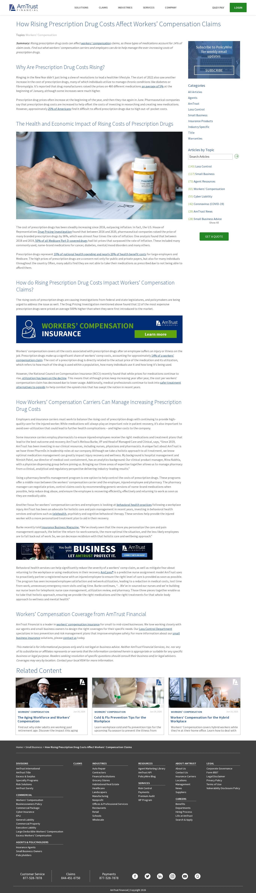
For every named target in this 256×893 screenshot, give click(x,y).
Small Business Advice (205, 219)
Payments (143, 792)
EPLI (18, 815)
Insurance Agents (26, 847)
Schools (96, 815)
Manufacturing (100, 796)
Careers (181, 799)
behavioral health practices (134, 505)
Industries (125, 7)
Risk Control (145, 788)
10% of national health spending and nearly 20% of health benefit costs (100, 254)
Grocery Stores (101, 780)
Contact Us (182, 772)
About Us (181, 768)
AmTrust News (200, 211)
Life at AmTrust (184, 815)
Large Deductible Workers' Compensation (39, 831)
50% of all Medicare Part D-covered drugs (61, 240)
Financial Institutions (103, 776)
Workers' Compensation (41, 35)
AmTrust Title (23, 772)
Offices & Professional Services (110, 804)
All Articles (195, 92)
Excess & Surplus (25, 776)
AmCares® (107, 572)
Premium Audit (146, 796)
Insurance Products (200, 121)
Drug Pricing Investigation (55, 231)
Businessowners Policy (29, 804)
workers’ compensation (96, 43)
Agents (192, 98)
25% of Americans (59, 109)
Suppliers (181, 792)
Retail (95, 811)
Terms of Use (214, 784)
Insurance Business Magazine (60, 527)
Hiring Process (184, 811)
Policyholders (23, 855)
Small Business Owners (29, 851)
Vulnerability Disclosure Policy (223, 788)
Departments (183, 808)
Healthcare (98, 788)
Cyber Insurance (25, 811)
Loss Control (196, 109)
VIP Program (145, 800)
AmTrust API (145, 772)
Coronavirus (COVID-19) (206, 204)
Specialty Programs (27, 780)
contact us (70, 638)
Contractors (99, 772)
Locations (181, 780)
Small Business (197, 115)
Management (183, 784)
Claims (103, 7)
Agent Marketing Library (151, 768)
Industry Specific (198, 127)
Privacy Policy (214, 780)
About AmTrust (186, 763)
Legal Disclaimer (216, 776)
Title (191, 132)
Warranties (195, 138)
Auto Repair (99, 768)
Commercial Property (28, 823)
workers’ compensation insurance (78, 624)
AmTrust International (28, 768)
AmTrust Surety (24, 788)
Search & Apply (184, 819)
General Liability (25, 819)
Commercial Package (28, 808)
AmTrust (193, 103)
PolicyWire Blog (147, 776)
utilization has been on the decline (44, 378)
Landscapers (99, 792)
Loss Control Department (155, 629)
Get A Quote (214, 236)
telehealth (59, 514)
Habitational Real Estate (105, 784)
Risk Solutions (24, 784)
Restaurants (99, 808)
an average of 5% (153, 86)
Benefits (180, 804)
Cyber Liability (200, 196)
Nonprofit (97, 800)
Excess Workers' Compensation (34, 835)
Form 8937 (212, 772)
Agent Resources (201, 181)
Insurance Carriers (186, 776)
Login (238, 7)
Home (19, 747)
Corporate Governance (219, 768)
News (179, 788)
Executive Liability (26, 827)
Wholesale (98, 819)
